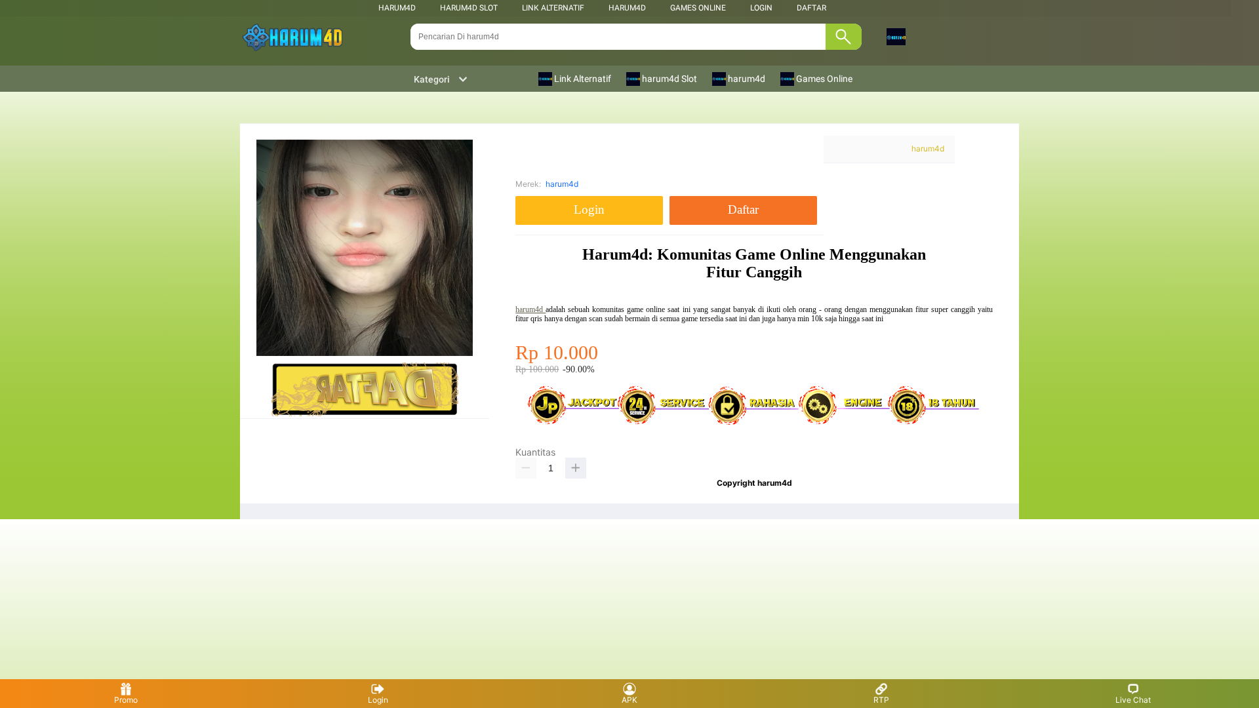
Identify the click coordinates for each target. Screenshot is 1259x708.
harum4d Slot (469, 7)
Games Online (698, 7)
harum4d (397, 7)
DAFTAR (811, 7)
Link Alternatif (553, 7)
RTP (881, 700)
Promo (126, 700)
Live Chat (1133, 700)
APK (629, 700)
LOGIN (761, 7)
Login (378, 700)
